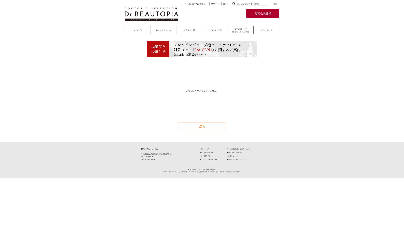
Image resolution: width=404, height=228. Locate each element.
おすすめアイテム (163, 30)
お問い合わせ (266, 30)
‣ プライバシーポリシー (208, 159)
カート (226, 4)
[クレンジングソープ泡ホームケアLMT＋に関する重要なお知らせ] (202, 49)
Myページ (215, 4)
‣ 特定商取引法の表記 (235, 152)
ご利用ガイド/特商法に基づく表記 (240, 30)
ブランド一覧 (189, 30)
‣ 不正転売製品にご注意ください (238, 149)
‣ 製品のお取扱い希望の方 (236, 159)
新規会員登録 (262, 13)
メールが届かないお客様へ (196, 4)
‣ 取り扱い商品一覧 (207, 152)
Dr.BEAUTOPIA (149, 148)
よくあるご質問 (215, 30)
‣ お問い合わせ (232, 156)
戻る (202, 126)
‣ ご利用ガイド (205, 156)
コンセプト (138, 30)
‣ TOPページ (204, 149)
